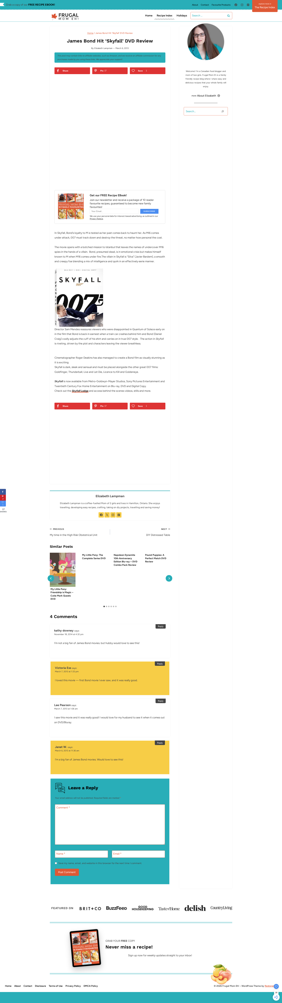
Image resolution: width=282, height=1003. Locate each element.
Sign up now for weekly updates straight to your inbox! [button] (160, 955)
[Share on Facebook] (3, 492)
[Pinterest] (248, 4)
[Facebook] (236, 4)
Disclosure (40, 986)
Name (60, 853)
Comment (63, 807)
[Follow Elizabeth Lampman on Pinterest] (118, 515)
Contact (205, 5)
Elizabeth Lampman (103, 48)
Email (117, 853)
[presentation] (62, 570)
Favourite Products (221, 5)
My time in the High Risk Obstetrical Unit (73, 532)
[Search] (222, 111)
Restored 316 (271, 986)
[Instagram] (242, 4)
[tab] (104, 606)
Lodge (80, 390)
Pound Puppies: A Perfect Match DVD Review (155, 558)
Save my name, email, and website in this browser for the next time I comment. (100, 863)
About (195, 5)
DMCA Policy (91, 986)
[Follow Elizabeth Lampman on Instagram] (113, 515)
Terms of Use (56, 986)
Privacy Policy (73, 986)
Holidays (182, 15)
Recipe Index (164, 15)
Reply (160, 626)
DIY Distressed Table (158, 532)
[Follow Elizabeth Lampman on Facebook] (101, 515)
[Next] (169, 578)
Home (148, 15)
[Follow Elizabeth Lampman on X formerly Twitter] (107, 515)
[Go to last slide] (51, 578)
